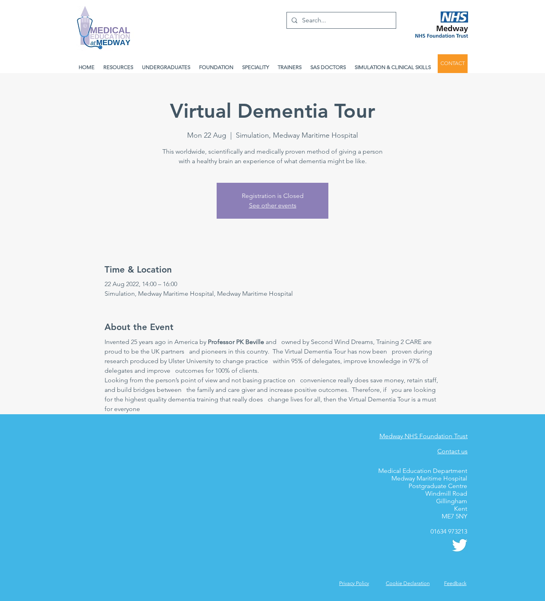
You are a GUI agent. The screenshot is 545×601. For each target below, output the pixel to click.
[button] (455, 583)
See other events (272, 205)
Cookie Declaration (408, 583)
